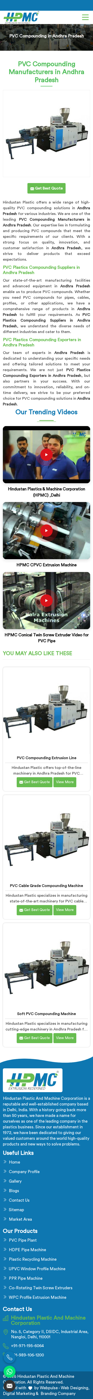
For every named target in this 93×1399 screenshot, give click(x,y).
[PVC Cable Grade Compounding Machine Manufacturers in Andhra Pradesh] (46, 838)
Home (14, 1162)
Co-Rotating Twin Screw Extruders (40, 1288)
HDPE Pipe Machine (27, 1250)
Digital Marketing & (21, 1394)
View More (65, 782)
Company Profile (24, 1172)
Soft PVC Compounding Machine (46, 1014)
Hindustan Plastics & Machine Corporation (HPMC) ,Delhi (46, 492)
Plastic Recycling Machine (33, 1259)
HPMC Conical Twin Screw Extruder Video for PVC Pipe (47, 638)
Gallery (15, 1181)
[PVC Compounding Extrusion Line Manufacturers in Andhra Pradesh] (46, 710)
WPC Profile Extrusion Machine (37, 1297)
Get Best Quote (36, 782)
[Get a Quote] (10, 1386)
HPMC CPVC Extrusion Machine (46, 565)
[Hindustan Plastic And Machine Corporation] (21, 17)
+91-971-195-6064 (27, 1346)
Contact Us (19, 1200)
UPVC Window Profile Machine (37, 1269)
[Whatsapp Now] (10, 1372)
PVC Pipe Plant (23, 1240)
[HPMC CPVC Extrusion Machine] (46, 530)
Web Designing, (75, 1388)
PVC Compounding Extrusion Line (46, 758)
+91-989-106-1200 (27, 1355)
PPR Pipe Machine (25, 1278)
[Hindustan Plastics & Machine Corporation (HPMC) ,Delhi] (46, 454)
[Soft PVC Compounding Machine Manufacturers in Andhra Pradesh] (46, 966)
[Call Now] (10, 1357)
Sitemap (16, 1210)
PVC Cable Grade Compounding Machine (46, 886)
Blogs (14, 1191)
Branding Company (58, 1394)
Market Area (20, 1219)
